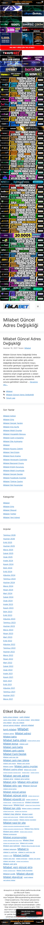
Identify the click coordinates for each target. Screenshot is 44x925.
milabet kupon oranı (8, 811)
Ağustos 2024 (9, 575)
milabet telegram (9, 849)
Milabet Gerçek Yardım (13, 423)
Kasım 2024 (8, 564)
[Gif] (22, 128)
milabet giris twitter (22, 779)
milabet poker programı (26, 831)
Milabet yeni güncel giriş (17, 867)
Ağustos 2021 (9, 688)
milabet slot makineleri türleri (11, 843)
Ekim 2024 (7, 568)
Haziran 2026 (9, 539)
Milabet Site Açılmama (12, 441)
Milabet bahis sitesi (14, 740)
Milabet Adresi (9, 416)
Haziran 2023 (9, 626)
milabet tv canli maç (10, 852)
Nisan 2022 (8, 659)
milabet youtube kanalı (9, 870)
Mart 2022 (7, 663)
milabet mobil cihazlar (26, 817)
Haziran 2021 (9, 695)
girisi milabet (35, 720)
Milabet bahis (10, 736)
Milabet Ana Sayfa (11, 427)
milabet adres (8, 734)
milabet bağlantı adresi (33, 740)
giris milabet (7, 723)
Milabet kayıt (19, 805)
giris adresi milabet (23, 720)
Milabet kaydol (8, 805)
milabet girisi (8, 779)
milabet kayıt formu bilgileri (32, 805)
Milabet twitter (21, 855)
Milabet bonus (10, 743)
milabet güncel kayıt (33, 796)
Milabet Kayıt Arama (12, 456)
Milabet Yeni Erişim (11, 452)
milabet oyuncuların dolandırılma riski (13, 829)
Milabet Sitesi (28, 840)
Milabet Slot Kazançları (13, 485)
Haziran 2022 (9, 652)
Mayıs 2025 (8, 550)
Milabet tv (23, 849)
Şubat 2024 (8, 597)
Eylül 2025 (7, 542)
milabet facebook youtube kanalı (12, 772)
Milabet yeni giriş (10, 864)
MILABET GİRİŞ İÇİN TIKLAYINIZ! (22, 47)
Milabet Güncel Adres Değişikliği (20, 395)
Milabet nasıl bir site (14, 822)
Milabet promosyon (10, 834)
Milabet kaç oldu (12, 808)
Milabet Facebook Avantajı (14, 478)
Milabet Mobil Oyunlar (12, 430)
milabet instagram (32, 802)
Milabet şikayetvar (13, 877)
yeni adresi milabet (9, 880)
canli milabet (24, 717)
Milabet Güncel (30, 786)
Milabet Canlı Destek (14, 754)
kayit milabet (9, 729)
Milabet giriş (9, 782)
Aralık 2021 (8, 674)
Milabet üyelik (9, 874)
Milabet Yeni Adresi (11, 517)
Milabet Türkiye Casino (13, 481)
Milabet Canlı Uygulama (13, 438)
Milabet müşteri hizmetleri (27, 820)
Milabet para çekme (11, 832)
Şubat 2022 (8, 666)
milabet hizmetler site (18, 802)
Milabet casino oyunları (26, 766)
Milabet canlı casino (13, 750)
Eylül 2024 (7, 572)
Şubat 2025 (8, 553)
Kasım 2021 (8, 677)
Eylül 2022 (7, 641)
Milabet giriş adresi (28, 782)
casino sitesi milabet (9, 720)
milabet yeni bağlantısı (22, 861)
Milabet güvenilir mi (14, 799)
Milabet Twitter (9, 514)
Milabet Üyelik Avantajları (25, 870)
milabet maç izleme (12, 814)
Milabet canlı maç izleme (16, 760)
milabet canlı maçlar (9, 763)
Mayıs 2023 (8, 630)
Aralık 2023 (8, 604)
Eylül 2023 (7, 615)
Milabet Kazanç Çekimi (13, 449)
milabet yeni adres (34, 858)
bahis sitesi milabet (10, 717)
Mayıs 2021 (8, 699)
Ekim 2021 (7, 681)
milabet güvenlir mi (32, 799)
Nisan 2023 (8, 633)
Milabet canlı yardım (23, 763)
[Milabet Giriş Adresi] (16, 306)
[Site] (22, 79)
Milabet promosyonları (15, 837)
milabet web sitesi (9, 858)
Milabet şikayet (24, 873)
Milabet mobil (27, 814)
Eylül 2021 (7, 684)
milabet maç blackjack (21, 811)
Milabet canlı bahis (13, 747)
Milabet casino (8, 766)
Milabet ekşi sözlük (30, 770)
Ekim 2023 (7, 612)
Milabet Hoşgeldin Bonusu (14, 434)
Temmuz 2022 (9, 648)
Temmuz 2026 (9, 535)
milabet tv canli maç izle (26, 852)
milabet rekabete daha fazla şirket (12, 840)
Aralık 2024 (8, 561)
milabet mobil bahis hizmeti (10, 817)
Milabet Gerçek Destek (13, 474)
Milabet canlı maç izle (10, 757)
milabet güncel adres (10, 789)
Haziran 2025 (9, 546)
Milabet (9, 391)
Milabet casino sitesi (13, 769)
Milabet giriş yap (12, 785)
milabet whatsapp (21, 858)
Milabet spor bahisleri (11, 846)
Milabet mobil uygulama (10, 820)
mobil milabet (28, 877)
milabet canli (23, 744)
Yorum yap (10, 398)
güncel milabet (27, 725)
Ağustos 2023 (9, 619)
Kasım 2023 (8, 608)
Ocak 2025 (7, 557)
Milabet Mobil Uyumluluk (13, 471)
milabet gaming (35, 772)
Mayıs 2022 (8, 655)
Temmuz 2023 (9, 623)
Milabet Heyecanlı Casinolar (15, 460)
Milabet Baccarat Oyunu (13, 463)
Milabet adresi (23, 733)
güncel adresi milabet (11, 725)
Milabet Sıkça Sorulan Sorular (30, 846)
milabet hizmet (7, 802)
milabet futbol (25, 772)
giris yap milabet (18, 723)
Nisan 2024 (8, 590)
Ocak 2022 (7, 670)
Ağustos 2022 (9, 644)
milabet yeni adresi (9, 861)
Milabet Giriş (8, 420)
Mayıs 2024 (8, 586)
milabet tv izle (7, 856)
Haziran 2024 (9, 582)
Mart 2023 (7, 637)
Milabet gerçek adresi (16, 775)
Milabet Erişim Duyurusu (13, 467)
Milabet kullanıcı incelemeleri (31, 808)
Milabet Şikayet (9, 510)
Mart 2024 (7, 593)
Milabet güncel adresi (14, 792)
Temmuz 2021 (9, 692)
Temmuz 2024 (9, 579)
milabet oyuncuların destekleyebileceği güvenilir (16, 826)
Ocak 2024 (8, 601)
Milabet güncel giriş (15, 795)
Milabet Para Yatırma (32, 829)
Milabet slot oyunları (26, 843)
